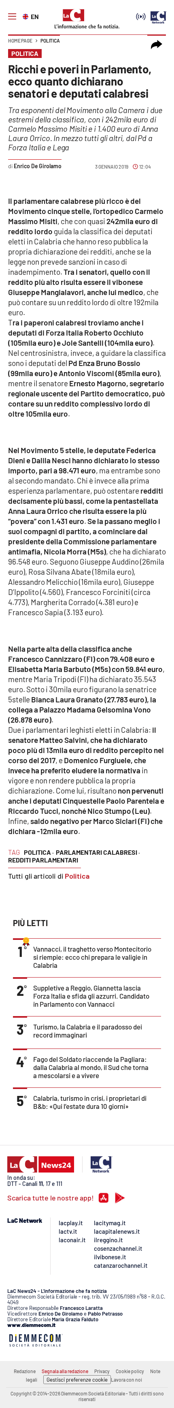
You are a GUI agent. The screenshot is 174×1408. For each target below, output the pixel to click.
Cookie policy (130, 1371)
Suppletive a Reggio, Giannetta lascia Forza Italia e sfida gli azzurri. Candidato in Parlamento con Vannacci (91, 996)
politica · (39, 852)
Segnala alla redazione (65, 1371)
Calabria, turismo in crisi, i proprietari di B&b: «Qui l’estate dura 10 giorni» (89, 1102)
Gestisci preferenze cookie (77, 1379)
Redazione (25, 1371)
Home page (20, 40)
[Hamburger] (12, 17)
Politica (50, 40)
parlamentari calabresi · (98, 852)
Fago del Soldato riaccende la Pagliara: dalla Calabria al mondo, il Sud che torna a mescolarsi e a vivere (91, 1067)
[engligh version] (26, 16)
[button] (156, 44)
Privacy (102, 1371)
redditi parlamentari (43, 860)
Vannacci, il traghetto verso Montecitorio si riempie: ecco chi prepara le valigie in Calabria (92, 957)
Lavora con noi (126, 1379)
